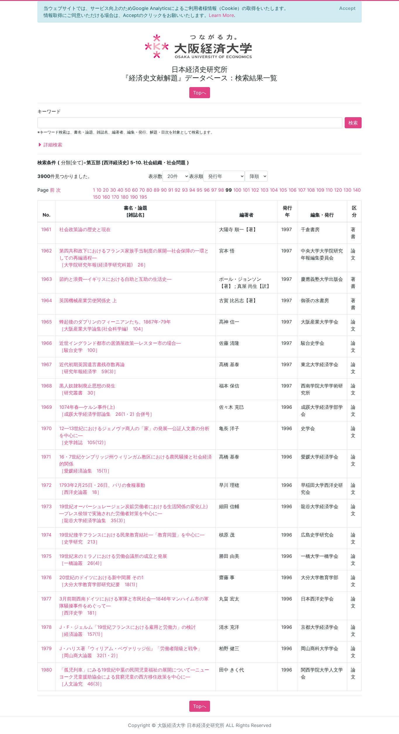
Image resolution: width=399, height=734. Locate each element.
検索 (353, 123)
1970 (46, 428)
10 (98, 190)
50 (128, 190)
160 (106, 197)
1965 (46, 322)
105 (283, 190)
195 (143, 197)
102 (255, 190)
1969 (46, 407)
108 (311, 190)
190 (134, 197)
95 (199, 190)
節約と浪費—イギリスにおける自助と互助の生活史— (115, 279)
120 (338, 190)
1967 (46, 364)
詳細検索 (52, 145)
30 (113, 190)
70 (142, 190)
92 (178, 190)
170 (115, 197)
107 (302, 190)
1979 (46, 648)
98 (221, 190)
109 (320, 190)
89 (156, 190)
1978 (46, 627)
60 (135, 190)
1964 (46, 300)
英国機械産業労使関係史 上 (88, 300)
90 (164, 190)
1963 (46, 279)
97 (214, 190)
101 (246, 190)
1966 (46, 343)
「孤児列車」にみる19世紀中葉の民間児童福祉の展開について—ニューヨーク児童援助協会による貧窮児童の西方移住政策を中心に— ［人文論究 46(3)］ (134, 677)
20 (106, 190)
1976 (46, 577)
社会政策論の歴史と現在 (85, 229)
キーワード (49, 111)
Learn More (221, 15)
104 (274, 190)
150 (97, 197)
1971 (46, 457)
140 (357, 190)
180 (125, 197)
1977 (46, 599)
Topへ (199, 93)
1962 (46, 251)
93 (185, 190)
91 (170, 190)
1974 (46, 535)
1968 (46, 386)
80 (149, 190)
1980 (46, 670)
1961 (46, 229)
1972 (46, 485)
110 (329, 190)
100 (237, 190)
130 (347, 190)
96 (207, 190)
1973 (46, 506)
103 (264, 190)
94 (192, 190)
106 (292, 190)
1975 (46, 556)
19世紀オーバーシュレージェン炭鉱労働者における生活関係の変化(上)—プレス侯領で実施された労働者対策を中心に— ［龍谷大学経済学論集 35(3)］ (133, 513)
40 (120, 190)
